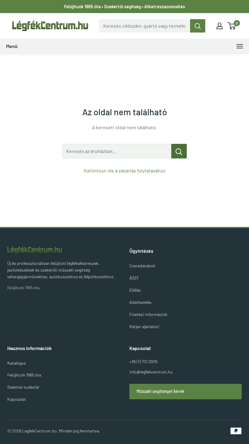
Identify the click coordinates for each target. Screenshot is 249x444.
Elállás (135, 290)
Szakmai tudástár (23, 387)
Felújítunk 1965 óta (24, 374)
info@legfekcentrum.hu (151, 371)
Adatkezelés (140, 302)
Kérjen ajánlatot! (144, 326)
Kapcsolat (16, 399)
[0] (232, 25)
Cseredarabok (142, 265)
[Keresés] (197, 26)
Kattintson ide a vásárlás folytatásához (124, 170)
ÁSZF (134, 277)
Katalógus (16, 363)
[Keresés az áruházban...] (179, 151)
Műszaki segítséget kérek (160, 391)
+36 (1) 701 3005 (143, 361)
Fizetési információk (148, 314)
